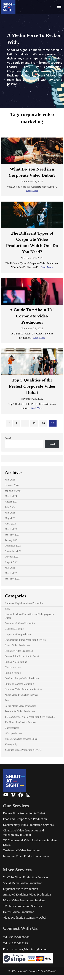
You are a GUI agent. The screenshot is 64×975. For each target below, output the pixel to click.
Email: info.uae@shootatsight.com (25, 949)
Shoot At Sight (48, 971)
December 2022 (13, 545)
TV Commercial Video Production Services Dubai (30, 717)
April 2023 (10, 523)
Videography (11, 744)
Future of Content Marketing (19, 684)
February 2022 (12, 578)
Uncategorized (12, 728)
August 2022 (11, 562)
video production (13, 733)
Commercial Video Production (20, 623)
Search (8, 438)
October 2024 (11, 485)
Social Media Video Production (20, 706)
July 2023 (10, 507)
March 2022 (11, 573)
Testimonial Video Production (20, 711)
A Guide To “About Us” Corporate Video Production (32, 316)
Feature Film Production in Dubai (22, 656)
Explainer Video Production (19, 651)
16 (43, 423)
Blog (7, 608)
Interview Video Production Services (23, 689)
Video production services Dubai (21, 739)
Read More (32, 190)
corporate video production (18, 634)
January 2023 (11, 540)
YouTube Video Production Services (23, 750)
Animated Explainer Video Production (24, 603)
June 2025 (10, 479)
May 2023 (10, 518)
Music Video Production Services (21, 695)
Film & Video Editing (16, 662)
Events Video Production (17, 645)
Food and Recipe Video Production (22, 678)
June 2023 (10, 512)
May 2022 (10, 567)
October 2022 (11, 556)
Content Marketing (14, 629)
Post (7, 700)
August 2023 (11, 501)
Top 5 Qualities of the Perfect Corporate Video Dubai (32, 386)
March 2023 (11, 529)
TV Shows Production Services (20, 722)
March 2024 (11, 496)
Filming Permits (13, 673)
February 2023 (12, 534)
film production (13, 667)
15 (34, 423)
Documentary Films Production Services (25, 640)
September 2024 (13, 490)
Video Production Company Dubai (24, 917)
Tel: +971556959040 (16, 937)
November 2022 (13, 551)
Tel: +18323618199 (15, 943)
